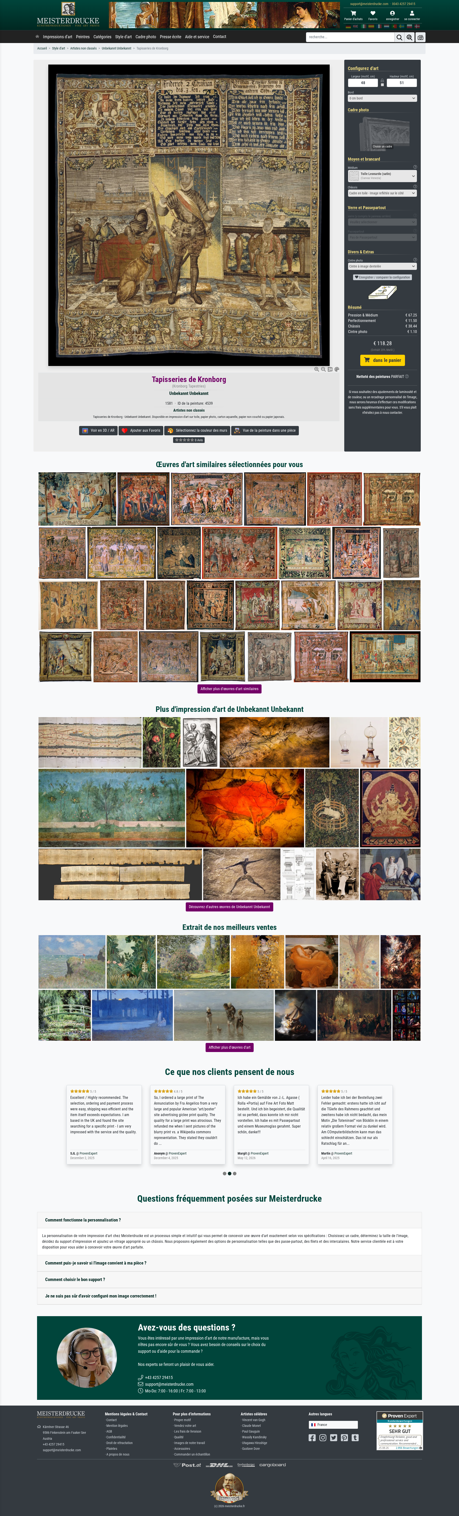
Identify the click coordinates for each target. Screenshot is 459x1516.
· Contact (111, 1420)
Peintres (83, 36)
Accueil (42, 48)
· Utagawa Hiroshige (254, 1443)
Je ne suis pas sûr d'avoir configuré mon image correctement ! (100, 1296)
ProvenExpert (94, 1153)
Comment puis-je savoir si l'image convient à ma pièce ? (96, 1263)
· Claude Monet (251, 1426)
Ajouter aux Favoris (143, 430)
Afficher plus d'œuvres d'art (230, 1047)
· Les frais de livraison (187, 1431)
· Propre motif (182, 1420)
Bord (351, 92)
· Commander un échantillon (191, 1454)
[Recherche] (399, 37)
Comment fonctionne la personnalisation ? (83, 1220)
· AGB (108, 1431)
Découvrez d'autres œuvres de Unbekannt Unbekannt (229, 907)
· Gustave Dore (250, 1449)
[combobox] (382, 98)
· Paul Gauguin (250, 1431)
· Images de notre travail (189, 1443)
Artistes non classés (83, 48)
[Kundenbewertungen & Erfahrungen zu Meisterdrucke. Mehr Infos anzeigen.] (400, 1430)
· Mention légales (116, 1426)
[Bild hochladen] (420, 37)
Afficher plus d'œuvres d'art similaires (229, 689)
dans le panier (385, 360)
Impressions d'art (57, 36)
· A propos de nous (117, 1454)
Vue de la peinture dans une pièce (268, 430)
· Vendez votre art (184, 1426)
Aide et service (197, 36)
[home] (37, 36)
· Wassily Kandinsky (254, 1437)
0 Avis (198, 440)
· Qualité (178, 1437)
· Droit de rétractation (119, 1443)
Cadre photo (146, 36)
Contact (219, 36)
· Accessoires (181, 1449)
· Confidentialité (115, 1437)
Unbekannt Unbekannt (116, 48)
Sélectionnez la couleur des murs (200, 430)
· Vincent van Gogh (253, 1420)
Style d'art (123, 36)
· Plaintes (111, 1449)
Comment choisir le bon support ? (75, 1279)
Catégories (102, 36)
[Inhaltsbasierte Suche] (409, 37)
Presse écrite (170, 36)
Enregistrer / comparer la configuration (384, 277)
